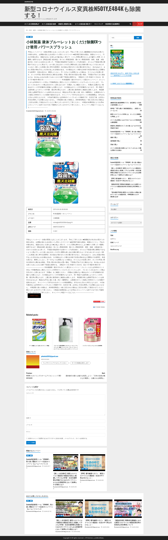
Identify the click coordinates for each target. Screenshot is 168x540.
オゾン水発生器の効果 (49, 24)
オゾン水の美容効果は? (31, 24)
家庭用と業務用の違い (65, 24)
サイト (28, 432)
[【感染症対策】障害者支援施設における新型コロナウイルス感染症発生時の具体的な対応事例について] (128, 509)
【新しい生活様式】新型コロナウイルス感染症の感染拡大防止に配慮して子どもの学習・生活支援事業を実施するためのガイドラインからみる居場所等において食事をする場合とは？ (65, 479)
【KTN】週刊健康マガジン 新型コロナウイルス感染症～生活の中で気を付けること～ (92, 475)
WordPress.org (114, 249)
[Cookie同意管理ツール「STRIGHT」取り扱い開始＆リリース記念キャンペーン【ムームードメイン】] (38, 455)
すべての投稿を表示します (80, 363)
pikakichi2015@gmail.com (36, 111)
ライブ (140, 24)
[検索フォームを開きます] (130, 24)
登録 (111, 235)
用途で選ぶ (113, 144)
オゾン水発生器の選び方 (82, 24)
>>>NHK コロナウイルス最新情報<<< (122, 83)
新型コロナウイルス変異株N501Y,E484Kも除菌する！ (82, 11)
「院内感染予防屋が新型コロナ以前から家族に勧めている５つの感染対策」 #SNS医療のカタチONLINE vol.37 (125, 194)
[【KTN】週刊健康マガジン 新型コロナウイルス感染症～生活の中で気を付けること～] (92, 462)
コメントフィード (116, 246)
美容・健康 (29, 37)
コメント (30, 393)
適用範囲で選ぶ (115, 141)
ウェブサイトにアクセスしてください (55, 363)
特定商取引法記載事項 (112, 24)
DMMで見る (34, 296)
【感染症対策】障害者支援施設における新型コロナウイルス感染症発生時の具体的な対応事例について (125, 186)
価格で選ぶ (113, 137)
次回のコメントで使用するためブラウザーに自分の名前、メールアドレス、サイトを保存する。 (58, 438)
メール (29, 425)
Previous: (43, 375)
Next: (85, 375)
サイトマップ (98, 24)
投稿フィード (114, 242)
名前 (28, 418)
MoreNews (100, 538)
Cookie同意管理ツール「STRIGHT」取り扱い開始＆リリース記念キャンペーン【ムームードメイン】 (38, 461)
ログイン (113, 239)
